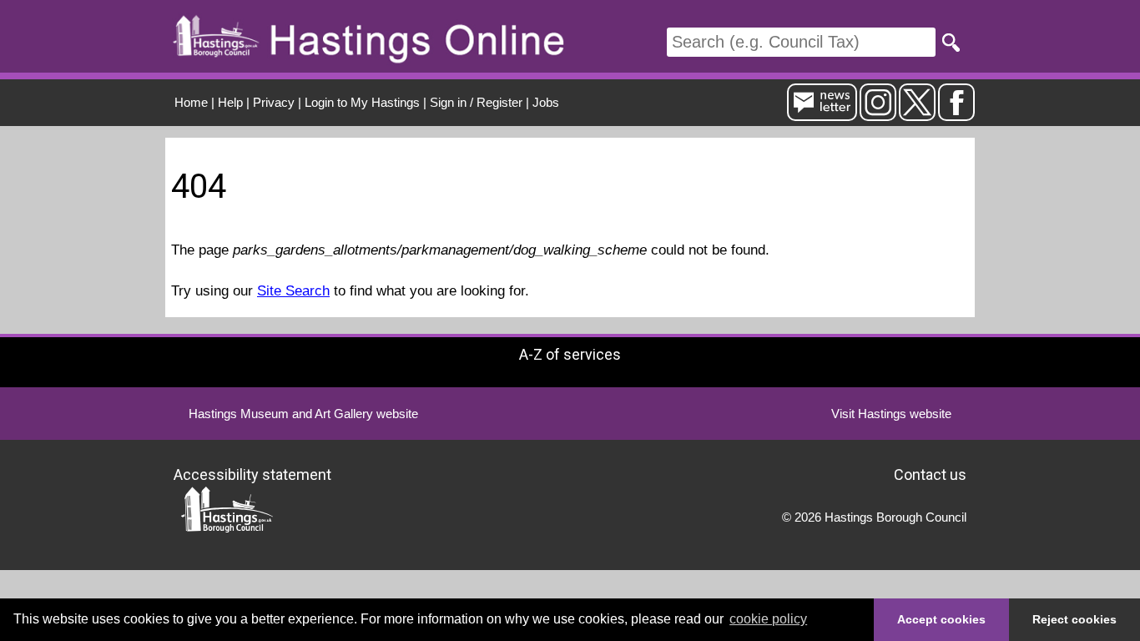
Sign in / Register (476, 102)
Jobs (545, 102)
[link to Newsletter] (822, 114)
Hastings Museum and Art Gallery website (303, 413)
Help (230, 102)
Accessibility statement (252, 473)
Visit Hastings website (891, 413)
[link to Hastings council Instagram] (878, 114)
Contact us (930, 473)
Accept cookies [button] (941, 619)
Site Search (293, 291)
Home (191, 102)
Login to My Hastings (362, 102)
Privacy (274, 102)
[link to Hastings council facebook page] (956, 114)
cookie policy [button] (768, 619)
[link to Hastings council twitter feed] (917, 114)
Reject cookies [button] (1074, 619)
